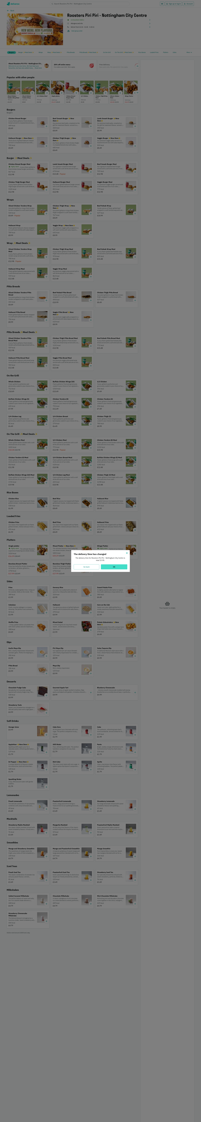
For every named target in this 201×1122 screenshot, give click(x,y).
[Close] (127, 553)
